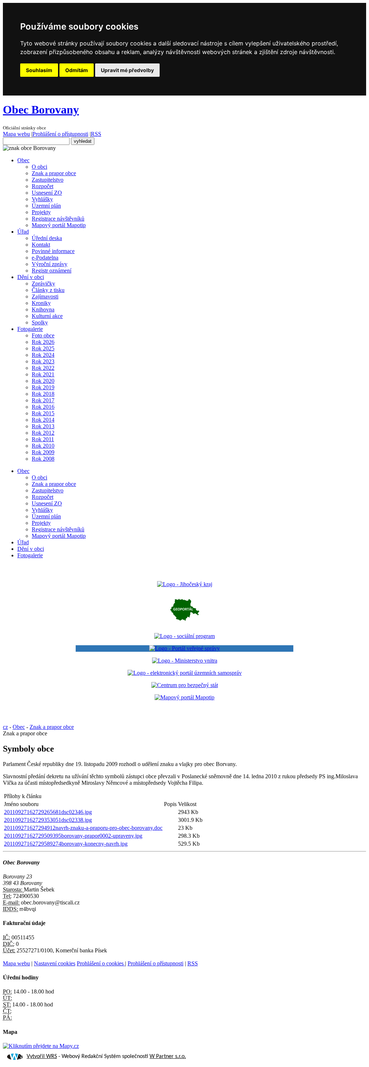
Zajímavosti (45, 296)
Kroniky (41, 303)
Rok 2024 (43, 355)
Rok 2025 (43, 348)
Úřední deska (47, 238)
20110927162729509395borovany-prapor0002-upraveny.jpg (73, 836)
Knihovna (43, 309)
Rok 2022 (43, 368)
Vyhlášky (42, 199)
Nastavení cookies (54, 963)
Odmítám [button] (76, 70)
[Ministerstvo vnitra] (184, 661)
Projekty (41, 212)
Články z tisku (48, 290)
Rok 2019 (43, 387)
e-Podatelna (45, 257)
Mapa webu (16, 134)
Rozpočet (42, 186)
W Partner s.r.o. (168, 1056)
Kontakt (41, 245)
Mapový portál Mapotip (59, 225)
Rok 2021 (43, 374)
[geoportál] (184, 624)
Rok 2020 (43, 381)
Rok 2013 (43, 426)
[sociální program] (184, 636)
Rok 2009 (43, 452)
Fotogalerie (30, 329)
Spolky (40, 322)
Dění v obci (30, 277)
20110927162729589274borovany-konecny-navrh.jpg (66, 844)
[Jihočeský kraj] (184, 584)
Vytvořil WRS (42, 1056)
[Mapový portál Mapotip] (184, 697)
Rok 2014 (43, 420)
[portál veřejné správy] (185, 648)
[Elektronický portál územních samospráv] (185, 673)
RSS (96, 134)
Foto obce (43, 335)
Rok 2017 (43, 400)
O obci (39, 167)
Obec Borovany (41, 109)
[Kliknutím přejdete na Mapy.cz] (41, 1046)
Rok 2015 (43, 413)
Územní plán (46, 206)
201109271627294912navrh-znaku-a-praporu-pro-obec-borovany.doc (83, 828)
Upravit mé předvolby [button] (127, 70)
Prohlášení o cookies (101, 963)
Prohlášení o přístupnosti (60, 134)
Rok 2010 (43, 446)
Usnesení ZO (47, 193)
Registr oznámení (51, 270)
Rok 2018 (43, 394)
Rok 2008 (43, 459)
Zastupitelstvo (47, 180)
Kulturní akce (47, 316)
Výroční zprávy (49, 264)
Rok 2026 (43, 342)
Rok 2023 (43, 361)
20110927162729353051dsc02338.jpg (48, 820)
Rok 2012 (43, 433)
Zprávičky (43, 283)
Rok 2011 (43, 439)
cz (5, 727)
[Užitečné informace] (184, 685)
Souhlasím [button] (39, 70)
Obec (23, 160)
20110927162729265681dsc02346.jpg (48, 812)
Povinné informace (53, 251)
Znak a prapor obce (54, 173)
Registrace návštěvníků (58, 219)
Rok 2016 (43, 407)
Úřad (23, 232)
